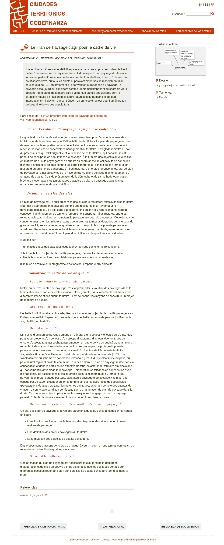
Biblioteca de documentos (180, 526)
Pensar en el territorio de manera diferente (56, 31)
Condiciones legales (78, 539)
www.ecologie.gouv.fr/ (32, 495)
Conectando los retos (152, 31)
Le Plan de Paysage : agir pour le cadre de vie (180, 68)
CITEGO (18, 31)
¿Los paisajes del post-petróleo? (177, 85)
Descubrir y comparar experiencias (111, 31)
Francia (163, 97)
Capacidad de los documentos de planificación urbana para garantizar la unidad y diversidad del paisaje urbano (186, 55)
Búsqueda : (178, 14)
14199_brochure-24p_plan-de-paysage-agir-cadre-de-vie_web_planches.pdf (64, 118)
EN (200, 4)
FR (212, 4)
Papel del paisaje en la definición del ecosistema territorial (171, 52)
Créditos (106, 539)
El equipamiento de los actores (192, 31)
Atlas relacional (112, 526)
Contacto (95, 539)
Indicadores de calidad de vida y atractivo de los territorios (196, 62)
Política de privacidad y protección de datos (134, 539)
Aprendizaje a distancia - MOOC (44, 526)
